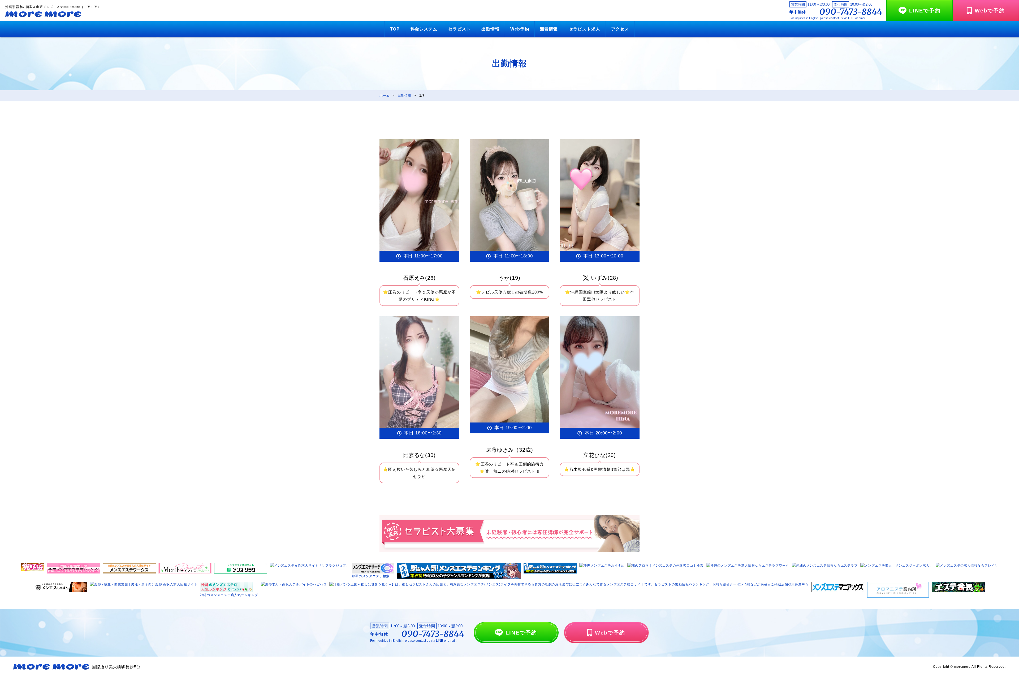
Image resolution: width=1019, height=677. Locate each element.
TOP (395, 29)
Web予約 (519, 29)
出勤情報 (490, 29)
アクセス (620, 29)
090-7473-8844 (850, 12)
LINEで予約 (925, 11)
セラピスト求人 (584, 29)
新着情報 (549, 29)
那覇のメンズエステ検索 (371, 576)
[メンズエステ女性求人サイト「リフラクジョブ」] (309, 565)
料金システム (424, 29)
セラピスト (459, 29)
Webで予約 (990, 11)
